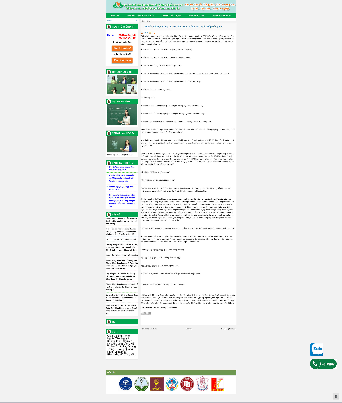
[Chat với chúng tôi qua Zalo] (316, 355)
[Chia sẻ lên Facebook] (149, 313)
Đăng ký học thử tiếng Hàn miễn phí (121, 239)
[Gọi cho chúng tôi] (323, 368)
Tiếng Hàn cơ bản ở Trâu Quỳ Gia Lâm (122, 255)
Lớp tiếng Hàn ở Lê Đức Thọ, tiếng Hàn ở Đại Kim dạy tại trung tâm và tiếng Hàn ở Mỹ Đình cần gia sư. (120, 276)
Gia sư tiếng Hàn (148, 308)
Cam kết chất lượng (171, 16)
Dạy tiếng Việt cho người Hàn (140, 16)
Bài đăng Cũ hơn (228, 329)
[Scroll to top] (336, 399)
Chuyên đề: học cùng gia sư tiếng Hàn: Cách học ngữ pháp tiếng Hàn (183, 26)
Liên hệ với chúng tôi (221, 16)
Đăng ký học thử (196, 16)
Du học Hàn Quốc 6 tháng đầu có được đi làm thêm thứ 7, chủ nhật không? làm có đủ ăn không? (122, 297)
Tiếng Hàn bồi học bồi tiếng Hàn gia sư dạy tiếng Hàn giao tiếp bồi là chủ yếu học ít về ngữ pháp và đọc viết (121, 231)
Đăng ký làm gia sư (122, 60)
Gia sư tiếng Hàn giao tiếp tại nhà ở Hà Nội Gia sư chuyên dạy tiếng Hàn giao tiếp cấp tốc (122, 287)
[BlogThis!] (144, 313)
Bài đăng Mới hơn (149, 329)
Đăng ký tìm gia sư (122, 48)
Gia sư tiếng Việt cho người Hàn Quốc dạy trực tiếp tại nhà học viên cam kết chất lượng (122, 221)
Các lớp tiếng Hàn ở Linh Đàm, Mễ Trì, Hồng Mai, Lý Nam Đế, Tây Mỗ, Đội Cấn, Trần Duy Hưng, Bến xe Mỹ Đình (122, 247)
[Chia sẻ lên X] (147, 313)
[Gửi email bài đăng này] (142, 313)
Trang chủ (114, 16)
